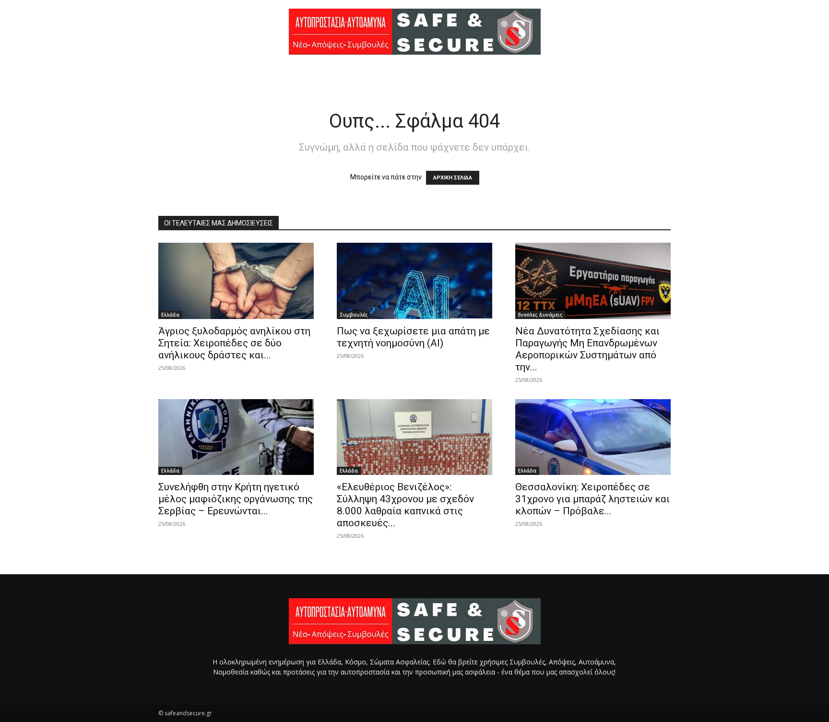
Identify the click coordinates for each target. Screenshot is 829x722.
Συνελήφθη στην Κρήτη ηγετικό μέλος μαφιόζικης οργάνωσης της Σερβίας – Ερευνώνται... (235, 499)
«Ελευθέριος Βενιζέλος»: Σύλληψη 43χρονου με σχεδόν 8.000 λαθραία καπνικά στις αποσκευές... (405, 505)
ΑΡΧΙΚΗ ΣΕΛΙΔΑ (452, 178)
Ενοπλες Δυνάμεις (540, 314)
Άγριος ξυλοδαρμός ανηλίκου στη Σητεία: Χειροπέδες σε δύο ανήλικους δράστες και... (234, 343)
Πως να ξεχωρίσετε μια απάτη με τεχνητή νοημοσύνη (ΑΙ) (413, 337)
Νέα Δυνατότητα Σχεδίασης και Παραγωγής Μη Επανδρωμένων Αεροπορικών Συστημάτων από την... (587, 349)
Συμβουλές (353, 314)
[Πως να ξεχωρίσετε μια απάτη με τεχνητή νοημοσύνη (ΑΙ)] (414, 281)
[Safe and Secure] (414, 32)
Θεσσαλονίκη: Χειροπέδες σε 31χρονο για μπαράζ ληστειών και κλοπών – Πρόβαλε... (592, 499)
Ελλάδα (170, 314)
